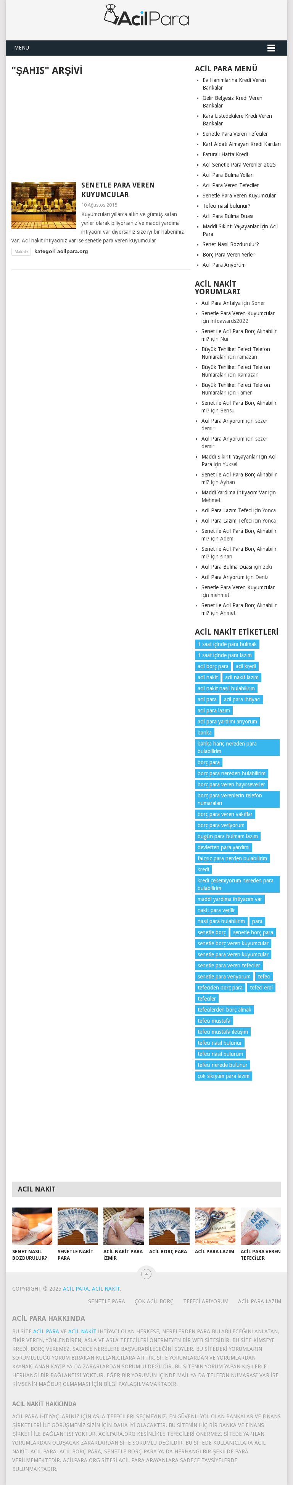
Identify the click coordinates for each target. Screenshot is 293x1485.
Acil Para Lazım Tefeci (226, 510)
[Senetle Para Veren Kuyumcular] (43, 205)
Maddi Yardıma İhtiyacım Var (234, 492)
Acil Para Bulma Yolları (228, 175)
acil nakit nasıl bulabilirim (226, 688)
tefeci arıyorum (206, 1301)
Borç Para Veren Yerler (228, 255)
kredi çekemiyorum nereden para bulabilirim (236, 884)
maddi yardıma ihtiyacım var (230, 899)
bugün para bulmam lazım (228, 836)
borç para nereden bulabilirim (232, 773)
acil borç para (213, 666)
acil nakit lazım (242, 677)
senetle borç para (253, 932)
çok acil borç (154, 1301)
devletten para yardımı (224, 847)
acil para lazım (214, 710)
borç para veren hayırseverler (231, 784)
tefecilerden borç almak (224, 1010)
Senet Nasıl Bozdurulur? (231, 244)
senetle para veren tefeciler (229, 965)
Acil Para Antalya (221, 303)
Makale (21, 251)
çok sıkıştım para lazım (224, 1076)
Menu (21, 48)
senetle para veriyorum (224, 976)
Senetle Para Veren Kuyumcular (239, 195)
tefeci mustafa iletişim (223, 1032)
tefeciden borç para (220, 988)
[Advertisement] (100, 122)
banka (205, 733)
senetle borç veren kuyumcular (233, 943)
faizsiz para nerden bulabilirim (232, 858)
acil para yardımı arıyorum (227, 721)
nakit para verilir (216, 910)
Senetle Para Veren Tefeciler (235, 134)
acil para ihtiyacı (242, 699)
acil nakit (208, 677)
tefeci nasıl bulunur (220, 1043)
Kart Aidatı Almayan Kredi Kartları (242, 144)
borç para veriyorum (221, 825)
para (257, 921)
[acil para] (146, 20)
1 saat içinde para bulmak (227, 644)
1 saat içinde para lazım (225, 655)
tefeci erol (261, 988)
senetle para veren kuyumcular (233, 954)
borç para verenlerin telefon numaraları (230, 799)
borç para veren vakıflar (225, 814)
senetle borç (212, 932)
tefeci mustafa (214, 1021)
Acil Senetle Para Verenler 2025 (239, 165)
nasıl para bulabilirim (221, 921)
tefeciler (207, 999)
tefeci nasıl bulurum (220, 1054)
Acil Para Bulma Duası (228, 216)
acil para (207, 699)
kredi (203, 869)
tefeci (264, 976)
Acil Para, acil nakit (91, 1289)
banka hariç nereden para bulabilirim (227, 747)
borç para (209, 762)
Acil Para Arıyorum (224, 265)
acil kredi (246, 666)
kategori (45, 251)
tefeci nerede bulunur (223, 1065)
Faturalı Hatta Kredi (225, 154)
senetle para (106, 1301)
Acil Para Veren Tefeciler (231, 185)
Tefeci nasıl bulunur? (227, 206)
